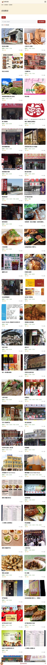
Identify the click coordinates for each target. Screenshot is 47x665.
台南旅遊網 (5, 2)
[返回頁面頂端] (45, 663)
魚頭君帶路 (24, 663)
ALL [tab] (4, 17)
